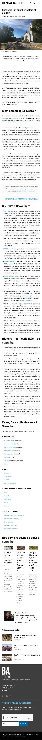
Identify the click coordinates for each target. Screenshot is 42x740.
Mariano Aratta (9, 16)
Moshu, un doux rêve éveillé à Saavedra (8, 558)
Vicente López (16, 118)
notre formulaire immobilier (25, 191)
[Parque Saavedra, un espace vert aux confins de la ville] (33, 548)
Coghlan (32, 116)
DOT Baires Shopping (11, 249)
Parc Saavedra (9, 211)
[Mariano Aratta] (9, 617)
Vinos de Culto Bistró (10, 483)
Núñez (22, 116)
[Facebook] (2, 696)
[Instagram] (6, 696)
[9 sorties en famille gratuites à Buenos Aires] (7, 647)
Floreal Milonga (27, 296)
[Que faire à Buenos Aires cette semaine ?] (7, 657)
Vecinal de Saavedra (25, 300)
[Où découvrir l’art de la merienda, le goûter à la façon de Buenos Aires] (7, 637)
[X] (10, 696)
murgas (26, 323)
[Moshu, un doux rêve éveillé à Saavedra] (8, 548)
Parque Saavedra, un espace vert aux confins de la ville (33, 561)
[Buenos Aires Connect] (13, 2)
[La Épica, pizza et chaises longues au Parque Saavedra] (21, 548)
